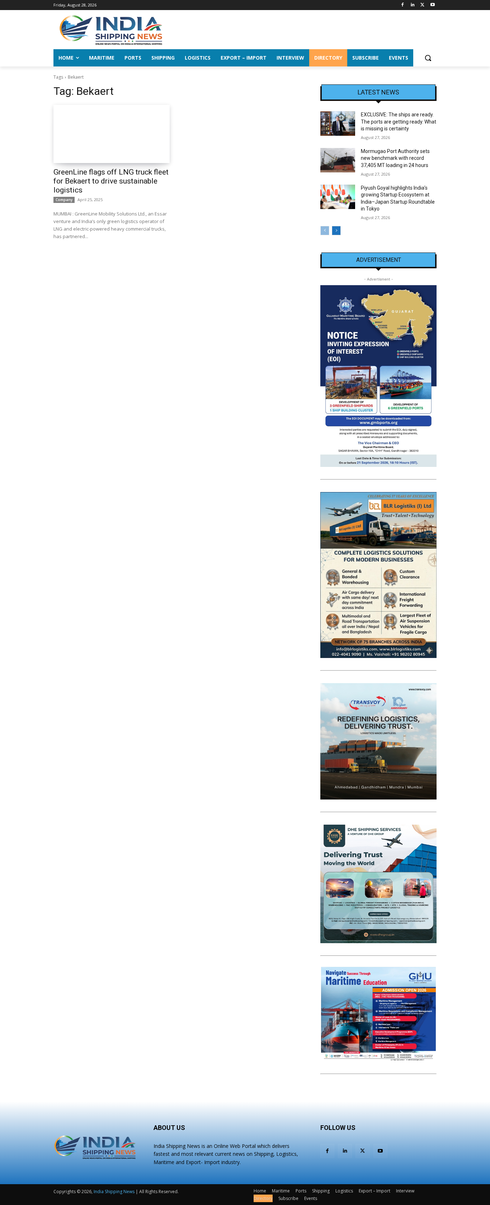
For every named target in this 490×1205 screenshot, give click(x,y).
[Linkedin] (413, 5)
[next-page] (336, 230)
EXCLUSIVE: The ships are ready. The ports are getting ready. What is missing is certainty (398, 121)
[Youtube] (432, 5)
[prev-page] (324, 230)
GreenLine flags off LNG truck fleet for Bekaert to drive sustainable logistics (111, 181)
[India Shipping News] (110, 30)
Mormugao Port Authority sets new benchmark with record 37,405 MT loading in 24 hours (395, 158)
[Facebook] (403, 5)
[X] (422, 5)
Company (64, 199)
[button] (428, 57)
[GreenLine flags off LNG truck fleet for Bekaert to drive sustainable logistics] (111, 134)
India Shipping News (114, 1191)
